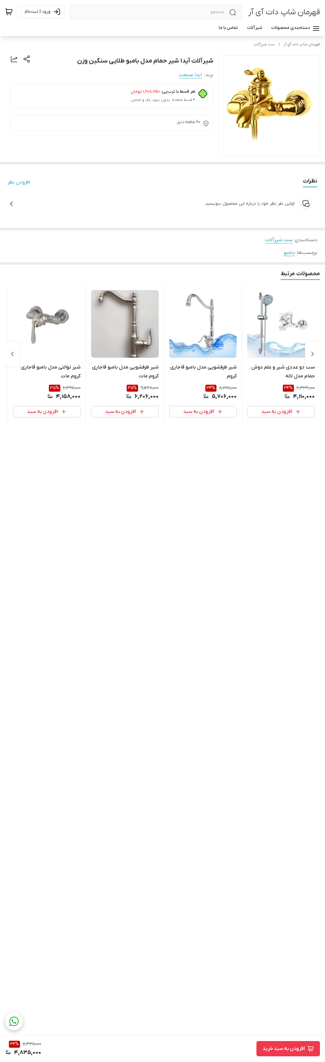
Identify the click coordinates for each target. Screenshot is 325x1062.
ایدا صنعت (190, 75)
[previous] (312, 354)
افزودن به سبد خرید (283, 1048)
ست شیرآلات (264, 44)
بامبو (289, 252)
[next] (12, 354)
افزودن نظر (19, 182)
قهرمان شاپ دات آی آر (284, 12)
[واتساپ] (14, 1021)
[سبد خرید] (9, 12)
